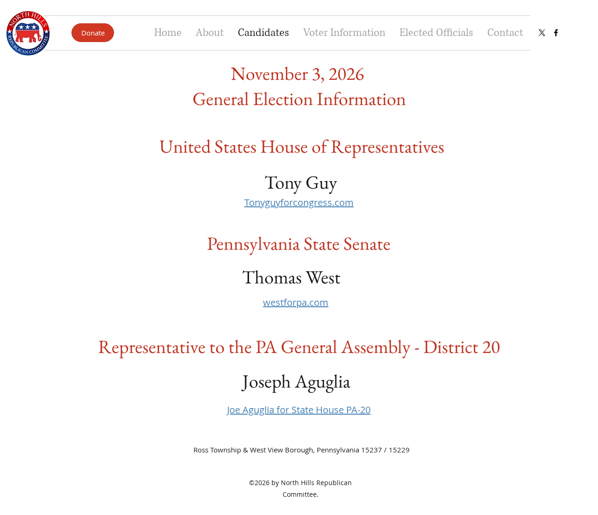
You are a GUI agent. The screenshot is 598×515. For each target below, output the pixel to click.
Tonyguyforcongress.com (299, 202)
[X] (542, 32)
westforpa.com (295, 302)
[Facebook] (556, 32)
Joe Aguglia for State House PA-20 (298, 409)
